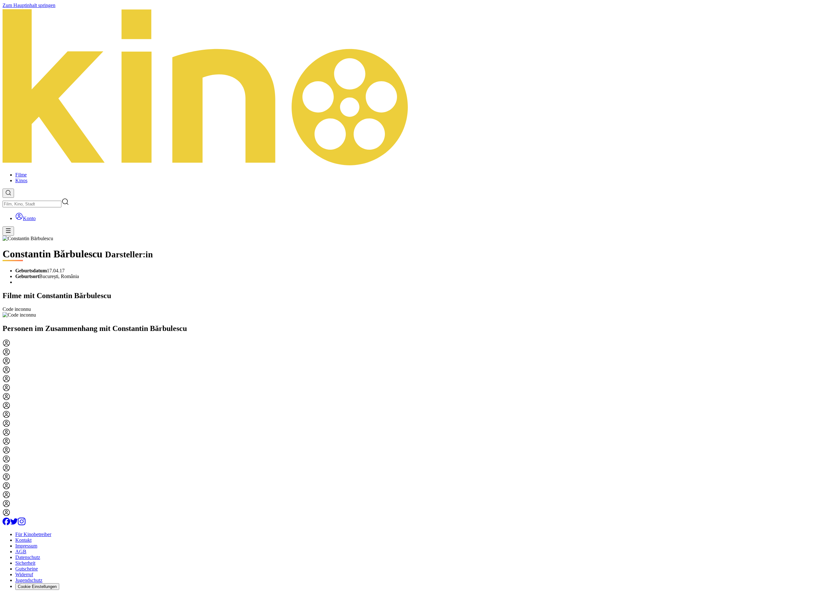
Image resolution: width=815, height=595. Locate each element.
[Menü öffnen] (8, 231)
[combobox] (32, 204)
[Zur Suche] (8, 193)
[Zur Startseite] (407, 87)
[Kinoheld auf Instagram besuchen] (21, 523)
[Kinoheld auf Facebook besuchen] (6, 523)
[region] (407, 312)
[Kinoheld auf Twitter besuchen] (14, 523)
